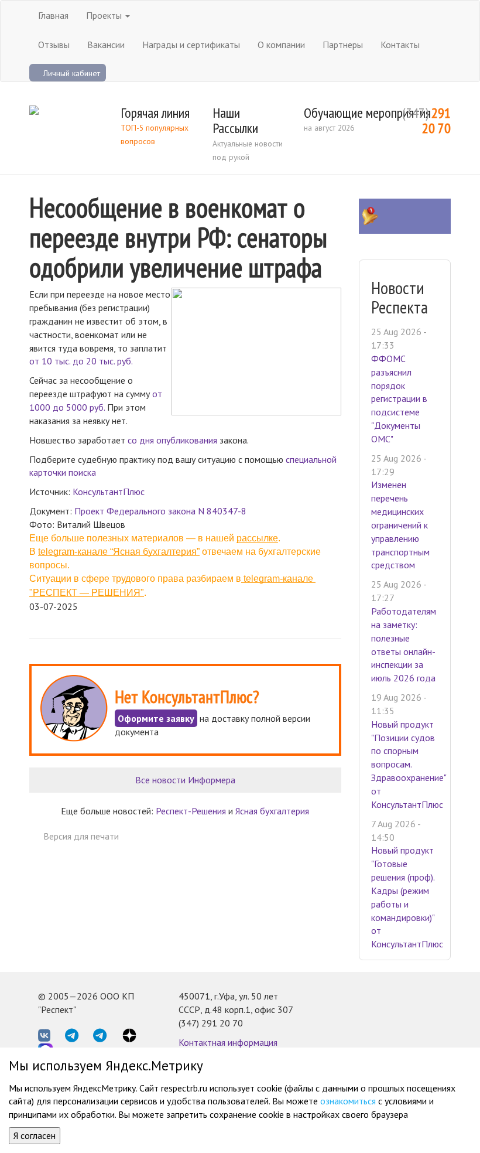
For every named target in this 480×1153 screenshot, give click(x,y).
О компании (281, 44)
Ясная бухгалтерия (272, 811)
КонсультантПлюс (109, 491)
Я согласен (34, 1135)
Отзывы (54, 44)
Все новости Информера (185, 780)
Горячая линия (155, 113)
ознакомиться (348, 1101)
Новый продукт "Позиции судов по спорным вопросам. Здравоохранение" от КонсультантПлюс (408, 764)
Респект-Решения (191, 811)
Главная (53, 15)
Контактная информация (228, 1042)
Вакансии (106, 44)
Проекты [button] (105, 15)
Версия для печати (81, 836)
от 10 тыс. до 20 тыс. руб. (81, 361)
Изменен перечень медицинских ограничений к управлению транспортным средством (400, 525)
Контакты (400, 44)
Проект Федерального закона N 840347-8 (160, 511)
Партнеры (343, 44)
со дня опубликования (172, 440)
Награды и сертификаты (191, 44)
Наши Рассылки (235, 120)
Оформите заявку (156, 718)
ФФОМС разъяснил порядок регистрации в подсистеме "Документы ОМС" (399, 399)
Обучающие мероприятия (367, 113)
